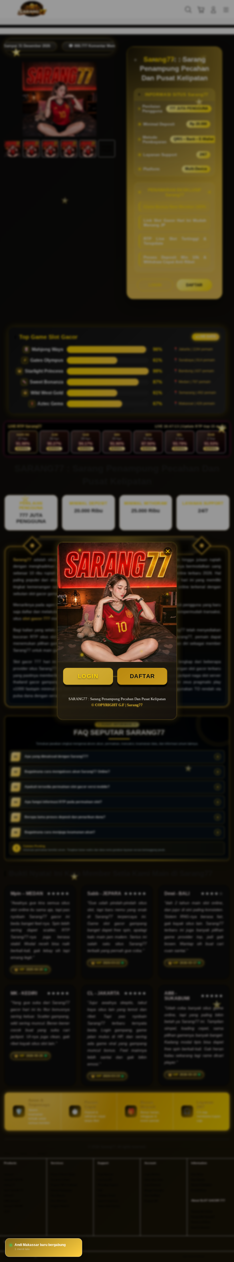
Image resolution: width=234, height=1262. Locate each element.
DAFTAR (142, 676)
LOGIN (88, 676)
